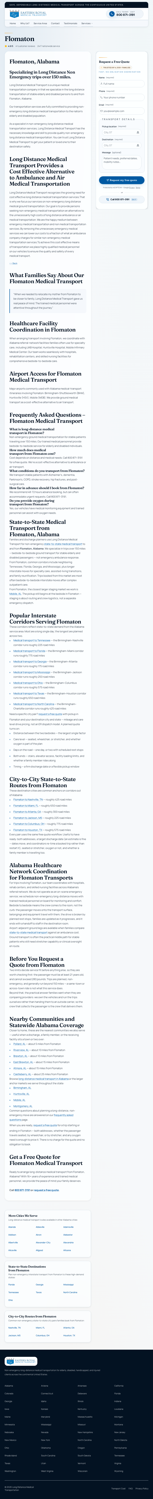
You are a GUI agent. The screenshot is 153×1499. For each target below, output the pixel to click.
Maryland (45, 1416)
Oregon (81, 1447)
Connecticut (47, 1393)
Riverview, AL (21, 1050)
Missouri (82, 1424)
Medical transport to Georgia (29, 661)
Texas (39, 1292)
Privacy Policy (142, 1488)
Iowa (7, 1409)
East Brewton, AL (23, 1062)
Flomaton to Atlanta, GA (27, 811)
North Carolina (70, 1292)
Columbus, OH (42, 1335)
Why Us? (24, 23)
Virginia (117, 1463)
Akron (38, 1234)
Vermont (82, 1463)
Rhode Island (11, 1455)
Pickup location (114, 126)
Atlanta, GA (68, 1327)
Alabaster (68, 1234)
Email (106, 104)
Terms (138, 187)
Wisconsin (82, 1471)
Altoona (67, 1250)
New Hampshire (85, 1432)
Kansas (44, 1409)
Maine (7, 1416)
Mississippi (68, 1284)
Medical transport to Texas (28, 693)
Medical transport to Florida (29, 651)
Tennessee (13, 1292)
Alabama (9, 1385)
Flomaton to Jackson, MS (27, 817)
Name (106, 77)
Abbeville (40, 1227)
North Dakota (120, 1440)
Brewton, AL (20, 1056)
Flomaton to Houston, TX (27, 830)
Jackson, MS (14, 1335)
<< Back (13, 263)
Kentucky (82, 1409)
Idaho (43, 1401)
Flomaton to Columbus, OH (28, 824)
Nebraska (9, 1432)
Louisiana (118, 1409)
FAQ (131, 1488)
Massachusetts (85, 1416)
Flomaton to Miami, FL (25, 805)
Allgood (39, 1250)
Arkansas (82, 1385)
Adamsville (68, 1227)
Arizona (44, 1385)
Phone (107, 91)
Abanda (12, 1227)
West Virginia (47, 1471)
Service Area (40, 23)
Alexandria (68, 1242)
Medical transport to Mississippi (31, 672)
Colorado (9, 1393)
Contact (55, 23)
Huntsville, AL (21, 1094)
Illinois (80, 1401)
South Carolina (48, 1455)
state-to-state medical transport (63, 544)
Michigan (118, 1416)
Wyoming (118, 1471)
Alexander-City (43, 1242)
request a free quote (50, 714)
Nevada (44, 1432)
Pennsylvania (120, 1447)
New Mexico (10, 1440)
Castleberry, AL (22, 1074)
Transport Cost (118, 1488)
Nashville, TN (14, 1327)
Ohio (10, 1300)
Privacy (132, 187)
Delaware (82, 1393)
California (118, 1385)
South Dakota (84, 1455)
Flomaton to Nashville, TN (28, 799)
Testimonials (70, 23)
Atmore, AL (19, 1068)
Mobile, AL (15, 593)
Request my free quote (123, 180)
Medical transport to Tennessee (31, 640)
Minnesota (10, 1424)
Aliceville (12, 1250)
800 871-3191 (22, 1190)
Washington (10, 1471)
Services (86, 23)
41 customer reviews (25, 46)
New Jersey (119, 1432)
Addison (12, 1234)
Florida (11, 1284)
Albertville (13, 1242)
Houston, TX (69, 1335)
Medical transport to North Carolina (33, 704)
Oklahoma (46, 1447)
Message (111, 152)
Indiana (117, 1401)
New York (45, 1440)
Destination (112, 139)
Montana (118, 1424)
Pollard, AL (19, 1044)
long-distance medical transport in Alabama (44, 1078)
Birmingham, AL (22, 1087)
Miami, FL (40, 1327)
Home (13, 23)
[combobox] (121, 132)
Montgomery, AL (22, 1106)
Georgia (39, 1284)
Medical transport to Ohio (28, 682)
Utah (43, 1463)
